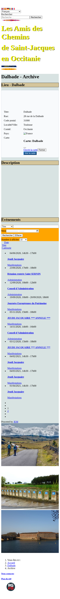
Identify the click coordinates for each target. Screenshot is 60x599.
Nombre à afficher (10, 239)
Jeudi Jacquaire (15, 259)
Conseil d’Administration (20, 288)
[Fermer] (25, 147)
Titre (4, 245)
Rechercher (6, 14)
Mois (3, 231)
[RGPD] (10, 586)
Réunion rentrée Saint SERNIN (24, 274)
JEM (16, 421)
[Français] (13, 8)
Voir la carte (30, 153)
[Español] (5, 8)
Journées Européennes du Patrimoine (27, 303)
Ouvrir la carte (31, 149)
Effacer (18, 235)
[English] (2, 8)
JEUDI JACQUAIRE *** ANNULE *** (28, 318)
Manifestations (14, 265)
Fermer (42, 150)
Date (6, 242)
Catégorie (6, 248)
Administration (14, 280)
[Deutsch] (8, 8)
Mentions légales (14, 595)
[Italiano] (11, 8)
